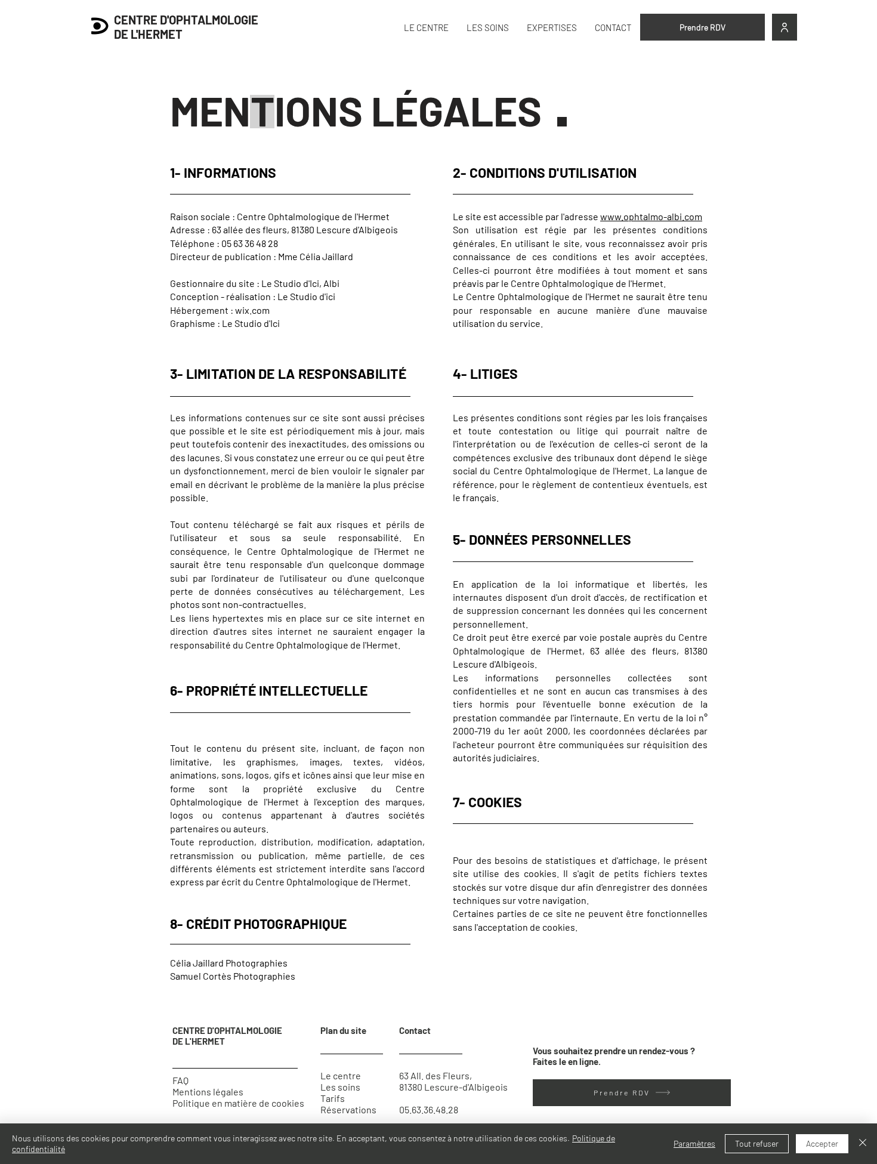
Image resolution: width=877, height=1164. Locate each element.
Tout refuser (757, 1143)
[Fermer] (863, 1143)
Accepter (822, 1143)
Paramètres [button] (694, 1143)
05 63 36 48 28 (249, 243)
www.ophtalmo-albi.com (651, 216)
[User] (784, 27)
